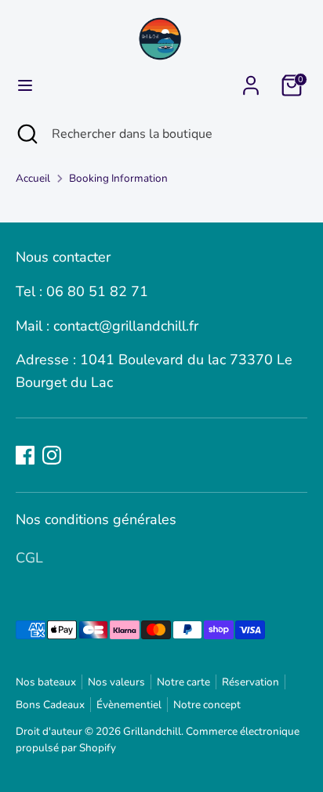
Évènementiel (129, 704)
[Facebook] (25, 455)
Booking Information (118, 178)
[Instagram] (51, 455)
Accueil (33, 178)
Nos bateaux (46, 681)
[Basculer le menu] (25, 86)
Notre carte (183, 681)
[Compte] (251, 80)
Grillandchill (152, 731)
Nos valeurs (116, 681)
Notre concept (207, 704)
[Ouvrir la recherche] (26, 134)
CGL (29, 557)
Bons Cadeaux (50, 704)
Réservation (250, 681)
